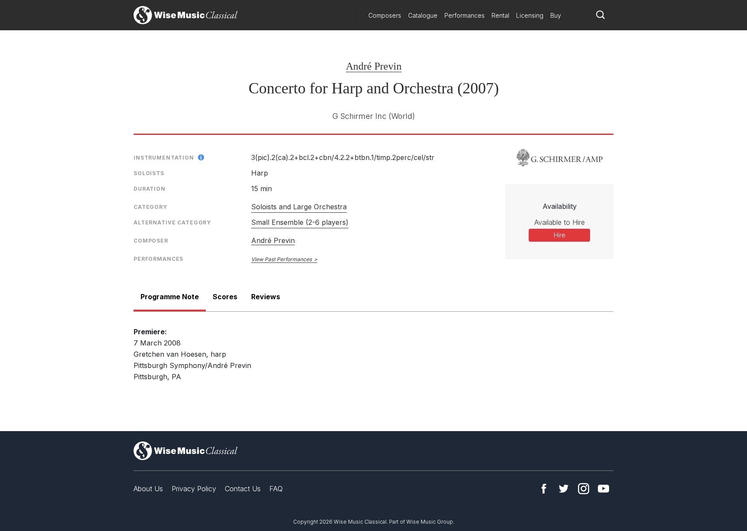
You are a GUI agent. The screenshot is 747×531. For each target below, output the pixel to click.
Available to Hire (559, 222)
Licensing (529, 15)
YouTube (603, 488)
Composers (384, 15)
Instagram (583, 488)
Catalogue (422, 15)
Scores (225, 296)
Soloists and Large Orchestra (299, 206)
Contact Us (243, 488)
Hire (559, 235)
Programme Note (169, 296)
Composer (151, 240)
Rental (500, 15)
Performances (464, 15)
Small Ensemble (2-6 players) (299, 222)
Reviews (265, 296)
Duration (150, 189)
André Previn (374, 66)
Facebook (543, 488)
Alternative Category (172, 222)
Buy (555, 15)
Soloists (149, 173)
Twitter (563, 488)
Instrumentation (164, 157)
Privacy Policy (194, 488)
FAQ (276, 488)
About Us (148, 488)
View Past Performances (281, 259)
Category (150, 207)
